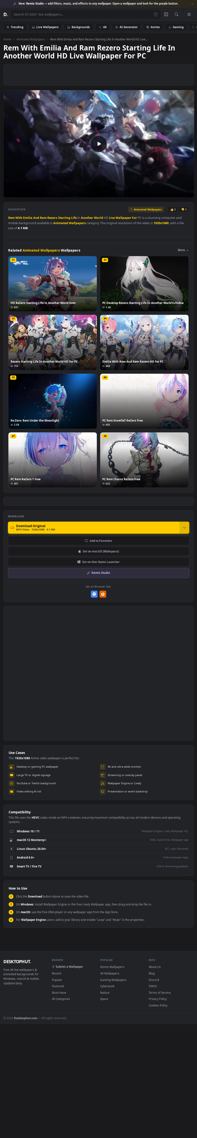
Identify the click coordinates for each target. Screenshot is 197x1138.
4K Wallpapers (109, 973)
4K (105, 27)
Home (7, 39)
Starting (64, 218)
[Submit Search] (176, 14)
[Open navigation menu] (189, 14)
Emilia (27, 218)
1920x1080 (161, 223)
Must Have (59, 992)
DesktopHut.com (25, 1018)
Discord (154, 980)
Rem (11, 218)
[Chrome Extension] (94, 594)
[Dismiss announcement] (192, 3)
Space (104, 999)
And (36, 218)
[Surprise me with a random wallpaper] (166, 14)
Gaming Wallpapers (113, 980)
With (18, 218)
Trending (17, 27)
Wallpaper (123, 218)
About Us (155, 967)
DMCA (153, 986)
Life (74, 218)
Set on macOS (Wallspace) (101, 551)
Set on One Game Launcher (101, 561)
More (181, 250)
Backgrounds (81, 27)
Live (112, 218)
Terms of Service (160, 992)
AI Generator (129, 27)
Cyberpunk (107, 986)
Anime (155, 27)
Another (87, 218)
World (98, 218)
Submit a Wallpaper (69, 966)
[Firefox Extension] (102, 594)
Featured (58, 986)
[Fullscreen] (188, 194)
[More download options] (184, 528)
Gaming (178, 27)
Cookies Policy (158, 1005)
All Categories (61, 999)
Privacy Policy (158, 999)
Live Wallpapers (47, 27)
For (134, 218)
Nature (105, 992)
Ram (43, 218)
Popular (57, 980)
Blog (152, 973)
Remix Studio (101, 573)
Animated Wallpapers (31, 39)
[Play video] (99, 144)
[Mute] (162, 194)
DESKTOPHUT (17, 961)
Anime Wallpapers (112, 967)
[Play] (9, 194)
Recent (56, 973)
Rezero (52, 218)
